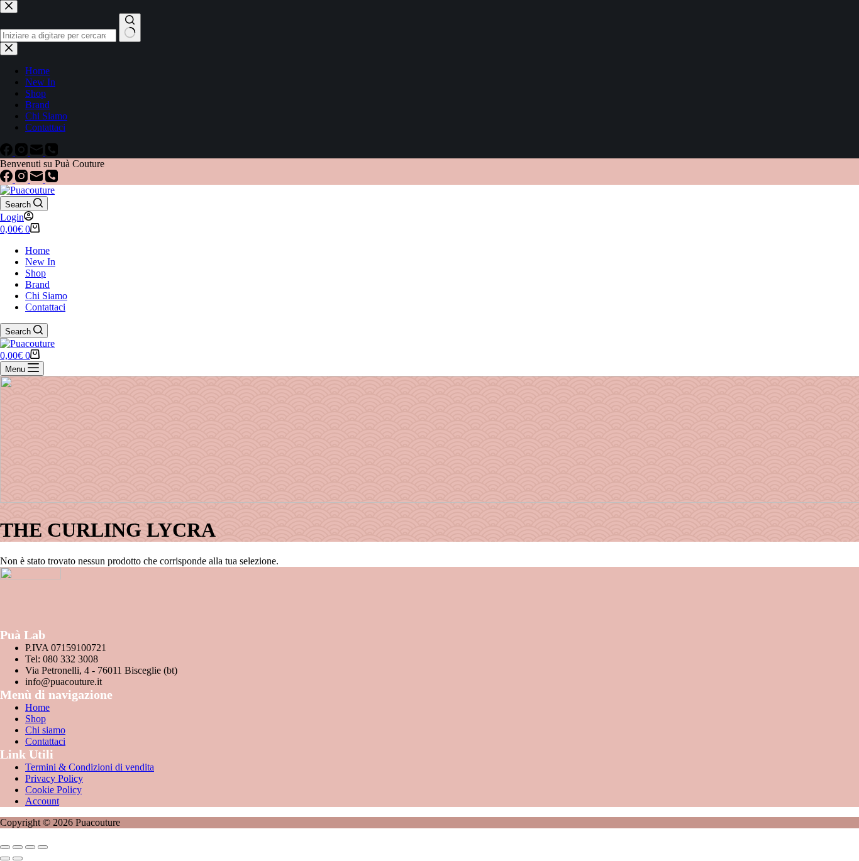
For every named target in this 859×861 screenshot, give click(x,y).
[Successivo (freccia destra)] (18, 858)
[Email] (37, 178)
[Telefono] (51, 178)
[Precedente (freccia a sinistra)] (5, 858)
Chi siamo (45, 730)
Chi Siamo (46, 295)
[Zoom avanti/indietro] (5, 847)
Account (42, 801)
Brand (37, 284)
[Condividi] (30, 847)
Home (37, 250)
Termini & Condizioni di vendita (89, 767)
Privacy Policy (54, 778)
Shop (35, 273)
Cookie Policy (53, 789)
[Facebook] (7, 178)
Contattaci (45, 307)
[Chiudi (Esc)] (43, 847)
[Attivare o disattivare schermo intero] (18, 847)
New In (40, 261)
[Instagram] (22, 178)
